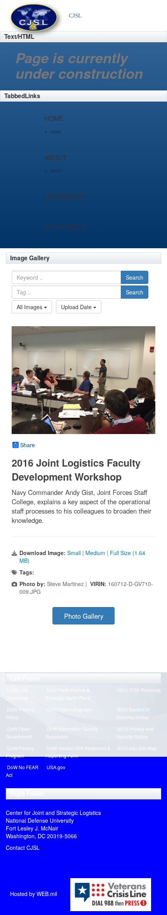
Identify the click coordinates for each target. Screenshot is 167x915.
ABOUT (56, 171)
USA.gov (56, 767)
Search (134, 277)
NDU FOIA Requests (139, 690)
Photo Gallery (83, 616)
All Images (30, 307)
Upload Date (77, 307)
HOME (55, 132)
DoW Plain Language (69, 709)
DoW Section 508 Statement (76, 748)
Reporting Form (61, 755)
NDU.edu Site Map (137, 748)
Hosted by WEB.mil (33, 894)
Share (27, 445)
